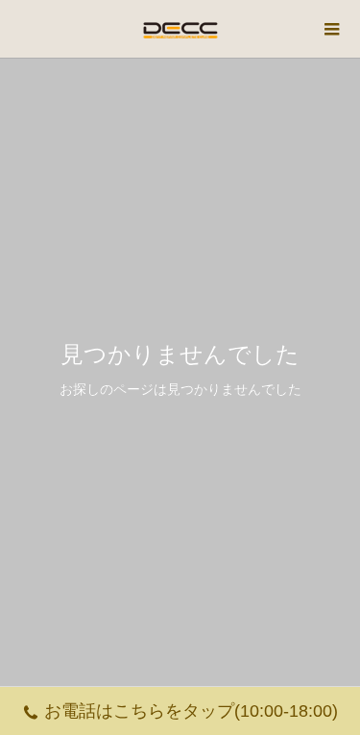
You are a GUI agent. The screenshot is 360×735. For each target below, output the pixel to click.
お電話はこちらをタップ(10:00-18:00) (191, 711)
